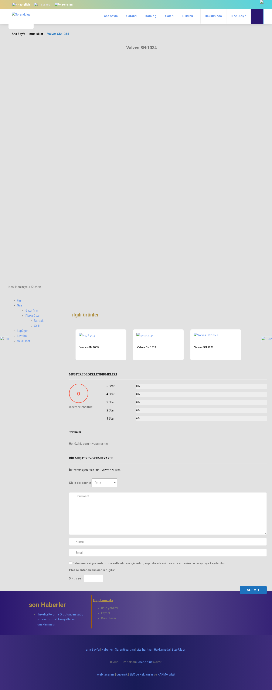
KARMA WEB (166, 674)
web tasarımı (106, 674)
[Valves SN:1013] (144, 335)
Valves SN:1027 (203, 347)
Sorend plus (144, 662)
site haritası (144, 649)
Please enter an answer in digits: (92, 570)
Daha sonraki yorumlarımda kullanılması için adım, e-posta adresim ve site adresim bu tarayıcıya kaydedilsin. (149, 563)
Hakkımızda (213, 16)
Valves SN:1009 (89, 347)
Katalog (150, 16)
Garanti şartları (125, 649)
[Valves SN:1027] (206, 335)
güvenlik (122, 674)
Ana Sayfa (19, 34)
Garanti (131, 16)
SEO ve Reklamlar (141, 674)
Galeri (169, 16)
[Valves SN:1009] (87, 335)
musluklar (36, 34)
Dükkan (188, 16)
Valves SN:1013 (146, 347)
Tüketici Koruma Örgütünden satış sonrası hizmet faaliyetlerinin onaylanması (60, 619)
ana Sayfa (111, 16)
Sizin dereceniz (80, 482)
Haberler (107, 649)
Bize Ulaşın (238, 16)
